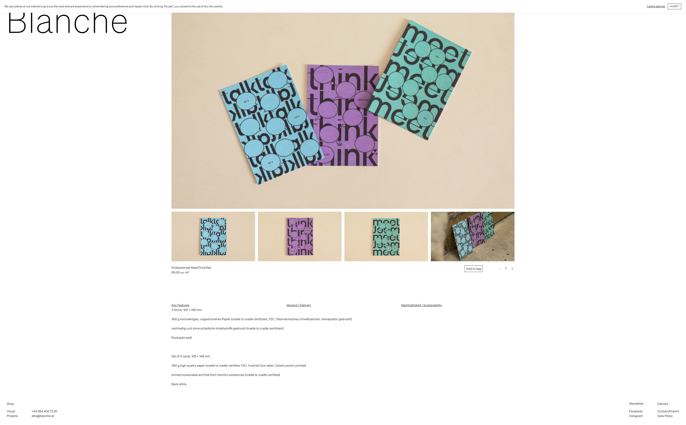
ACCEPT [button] (674, 6)
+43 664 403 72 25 (44, 411)
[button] (12, 403)
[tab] (228, 305)
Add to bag (473, 269)
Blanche (67, 20)
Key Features (180, 305)
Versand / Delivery (298, 305)
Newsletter (636, 403)
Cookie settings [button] (656, 6)
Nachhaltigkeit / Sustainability (421, 305)
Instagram (636, 416)
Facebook (636, 411)
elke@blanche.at (43, 416)
